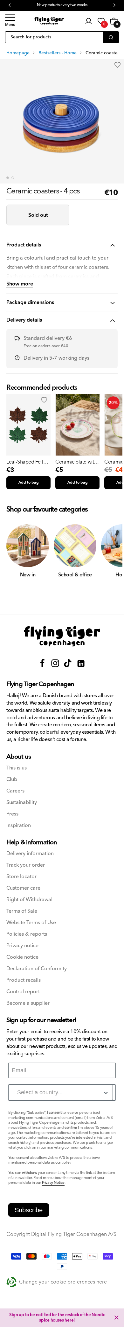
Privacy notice (22, 945)
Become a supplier (28, 1003)
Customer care (23, 888)
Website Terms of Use (31, 922)
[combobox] (63, 1092)
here (69, 1320)
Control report (23, 991)
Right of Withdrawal (29, 899)
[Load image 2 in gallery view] (13, 178)
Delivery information (30, 853)
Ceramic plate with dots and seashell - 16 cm (76, 462)
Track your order (25, 865)
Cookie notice (22, 957)
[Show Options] (105, 1092)
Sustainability (21, 802)
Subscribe (29, 1210)
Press (12, 814)
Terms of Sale (21, 911)
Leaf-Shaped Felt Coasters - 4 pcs (24, 462)
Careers (15, 791)
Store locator (21, 876)
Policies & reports (26, 934)
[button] (10, 21)
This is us (16, 768)
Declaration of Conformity (36, 968)
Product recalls (23, 980)
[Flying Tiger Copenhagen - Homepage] (49, 21)
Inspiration (18, 825)
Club (11, 779)
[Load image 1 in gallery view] (8, 178)
